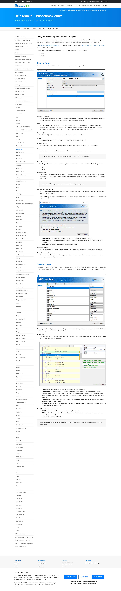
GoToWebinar (19, 296)
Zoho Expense (20, 514)
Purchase (77, 5)
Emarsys (18, 216)
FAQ (57, 28)
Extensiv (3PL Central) (22, 232)
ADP (17, 117)
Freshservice (19, 251)
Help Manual (82, 10)
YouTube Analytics (21, 492)
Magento (18, 322)
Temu (17, 453)
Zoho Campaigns (20, 511)
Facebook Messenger (21, 239)
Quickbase (19, 389)
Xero (17, 485)
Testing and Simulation (21, 546)
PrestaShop (19, 383)
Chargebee (19, 168)
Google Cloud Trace (21, 267)
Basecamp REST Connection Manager (49, 45)
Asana (18, 123)
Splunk (18, 431)
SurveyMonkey (20, 447)
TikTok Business (20, 457)
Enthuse (18, 223)
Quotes (22, 1)
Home (61, 10)
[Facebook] (86, 563)
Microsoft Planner (21, 335)
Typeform (19, 469)
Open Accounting (20, 357)
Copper (18, 184)
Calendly (18, 165)
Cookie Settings (84, 576)
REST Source (98, 10)
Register (44, 563)
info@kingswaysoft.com (94, 1)
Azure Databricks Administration (24, 130)
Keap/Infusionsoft (21, 300)
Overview (18, 28)
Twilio (17, 463)
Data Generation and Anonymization (24, 59)
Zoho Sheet (19, 524)
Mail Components (19, 85)
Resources (97, 5)
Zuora (18, 527)
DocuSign (18, 194)
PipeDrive (18, 376)
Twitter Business (20, 466)
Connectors (69, 5)
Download (26, 28)
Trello (17, 460)
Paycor (18, 367)
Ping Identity (19, 373)
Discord (18, 190)
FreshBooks (19, 242)
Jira (17, 309)
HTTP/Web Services (20, 78)
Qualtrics (18, 386)
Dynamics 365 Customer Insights (24, 203)
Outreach (18, 364)
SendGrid (18, 405)
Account (17, 1)
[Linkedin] (92, 563)
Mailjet (18, 332)
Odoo (17, 348)
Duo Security (19, 200)
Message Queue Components (22, 88)
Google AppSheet (21, 264)
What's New (51, 28)
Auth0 (18, 139)
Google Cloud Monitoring (22, 274)
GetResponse (19, 255)
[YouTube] (95, 563)
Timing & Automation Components (24, 543)
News (16, 565)
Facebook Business (21, 235)
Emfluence (19, 219)
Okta (17, 351)
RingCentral (19, 393)
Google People (20, 287)
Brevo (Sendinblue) (21, 162)
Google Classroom (21, 271)
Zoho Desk (19, 508)
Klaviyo (18, 316)
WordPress (19, 482)
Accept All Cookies (70, 576)
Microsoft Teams (20, 338)
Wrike (17, 476)
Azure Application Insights (23, 126)
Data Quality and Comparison (22, 62)
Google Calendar (20, 261)
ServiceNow (19, 412)
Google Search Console (22, 290)
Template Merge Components (22, 540)
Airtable (18, 120)
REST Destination (20, 534)
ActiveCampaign (20, 110)
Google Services (19, 72)
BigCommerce (20, 152)
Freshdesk (19, 245)
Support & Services (87, 5)
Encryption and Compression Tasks (24, 69)
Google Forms (20, 280)
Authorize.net (20, 142)
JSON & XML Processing (21, 81)
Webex (18, 473)
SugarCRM (19, 441)
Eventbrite (19, 226)
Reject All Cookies (97, 576)
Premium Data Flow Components (23, 43)
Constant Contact (21, 181)
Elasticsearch (19, 210)
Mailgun (18, 328)
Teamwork (19, 450)
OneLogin (18, 354)
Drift (17, 197)
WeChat (18, 479)
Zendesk (18, 495)
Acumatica (19, 114)
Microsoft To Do (20, 341)
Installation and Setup (20, 37)
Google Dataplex (20, 277)
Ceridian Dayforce (21, 174)
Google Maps (19, 283)
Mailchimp (19, 325)
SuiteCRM (19, 444)
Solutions (61, 5)
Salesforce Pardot (21, 402)
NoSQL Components (20, 91)
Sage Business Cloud (21, 399)
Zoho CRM (19, 498)
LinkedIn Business (21, 319)
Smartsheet (19, 425)
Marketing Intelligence (20, 75)
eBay (17, 207)
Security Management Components (24, 537)
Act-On (18, 107)
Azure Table (19, 136)
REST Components (90, 10)
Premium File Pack (19, 94)
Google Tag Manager (21, 293)
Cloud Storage (18, 53)
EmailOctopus (20, 213)
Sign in (39, 563)
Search (84, 1)
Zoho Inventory (20, 518)
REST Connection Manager (22, 101)
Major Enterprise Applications (22, 40)
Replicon (18, 396)
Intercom (18, 306)
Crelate (18, 187)
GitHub (18, 258)
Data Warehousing (19, 65)
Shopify (18, 418)
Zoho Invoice (19, 521)
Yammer (18, 489)
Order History (41, 567)
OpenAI (18, 360)
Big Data (17, 49)
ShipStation (19, 415)
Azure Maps (19, 133)
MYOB (18, 344)
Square (18, 434)
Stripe (18, 437)
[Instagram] (98, 563)
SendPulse (19, 409)
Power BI (18, 380)
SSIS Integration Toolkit (73, 10)
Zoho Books (19, 502)
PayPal (18, 370)
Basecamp (19, 149)
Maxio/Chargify (20, 171)
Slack (17, 421)
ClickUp (18, 178)
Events (16, 567)
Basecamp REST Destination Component (93, 45)
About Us (104, 5)
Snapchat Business (21, 428)
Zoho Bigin (19, 505)
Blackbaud (19, 158)
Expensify (18, 229)
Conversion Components (21, 56)
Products (53, 5)
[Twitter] (89, 563)
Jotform (18, 312)
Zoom (18, 530)
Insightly (18, 303)
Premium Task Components (22, 46)
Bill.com (18, 155)
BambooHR (19, 146)
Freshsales (19, 248)
